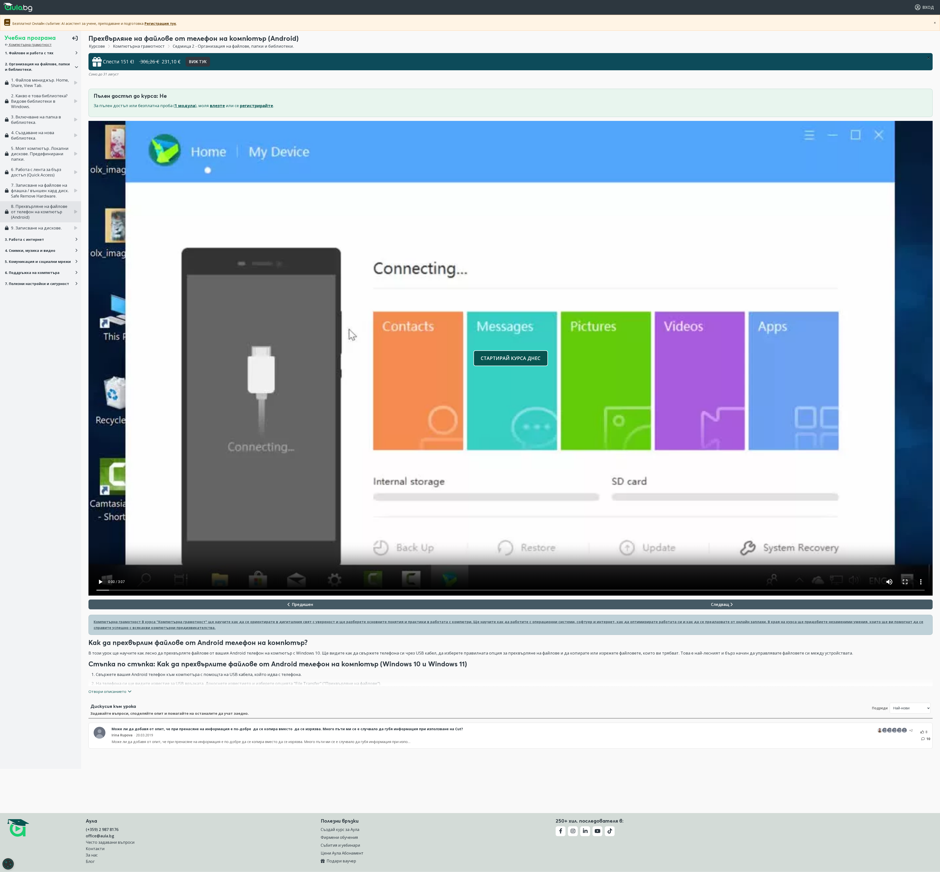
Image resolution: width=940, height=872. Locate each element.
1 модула (185, 105)
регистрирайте (256, 105)
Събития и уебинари (340, 845)
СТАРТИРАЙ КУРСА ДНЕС (510, 358)
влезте (217, 105)
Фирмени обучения (339, 837)
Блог (90, 861)
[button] (40, 53)
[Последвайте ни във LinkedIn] (585, 831)
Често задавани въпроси (110, 842)
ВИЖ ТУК (198, 61)
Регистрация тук (160, 23)
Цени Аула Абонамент (342, 853)
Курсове (97, 46)
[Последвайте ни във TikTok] (610, 831)
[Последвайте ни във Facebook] (560, 831)
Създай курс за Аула (340, 829)
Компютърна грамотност (30, 44)
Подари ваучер (341, 861)
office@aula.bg (100, 836)
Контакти (95, 848)
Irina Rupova (122, 735)
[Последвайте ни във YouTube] (597, 831)
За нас (92, 855)
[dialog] (8, 864)
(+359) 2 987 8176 (102, 829)
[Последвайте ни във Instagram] (573, 831)
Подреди (880, 708)
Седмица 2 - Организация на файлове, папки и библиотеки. (233, 46)
